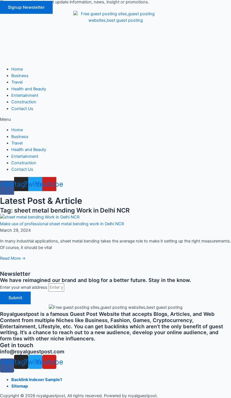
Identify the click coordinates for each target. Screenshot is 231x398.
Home (17, 69)
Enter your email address (24, 287)
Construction (23, 101)
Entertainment (24, 95)
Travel (17, 82)
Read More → (13, 258)
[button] (26, 7)
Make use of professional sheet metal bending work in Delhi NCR (62, 223)
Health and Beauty (28, 88)
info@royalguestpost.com (32, 351)
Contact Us (22, 108)
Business (19, 75)
